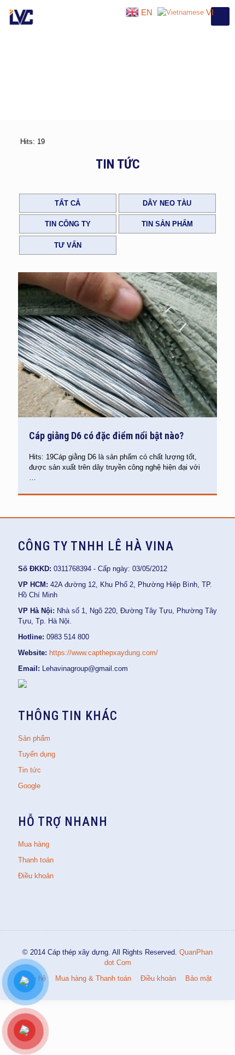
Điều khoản (36, 876)
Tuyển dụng (36, 754)
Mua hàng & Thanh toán (93, 978)
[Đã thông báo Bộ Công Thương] (22, 685)
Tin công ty (68, 224)
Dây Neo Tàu (167, 203)
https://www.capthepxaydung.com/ (103, 653)
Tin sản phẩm (167, 224)
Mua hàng (33, 844)
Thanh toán (36, 860)
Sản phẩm (34, 738)
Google (29, 786)
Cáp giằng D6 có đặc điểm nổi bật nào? (106, 435)
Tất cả (67, 203)
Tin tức (29, 770)
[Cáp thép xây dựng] (22, 16)
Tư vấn (67, 245)
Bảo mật (198, 978)
